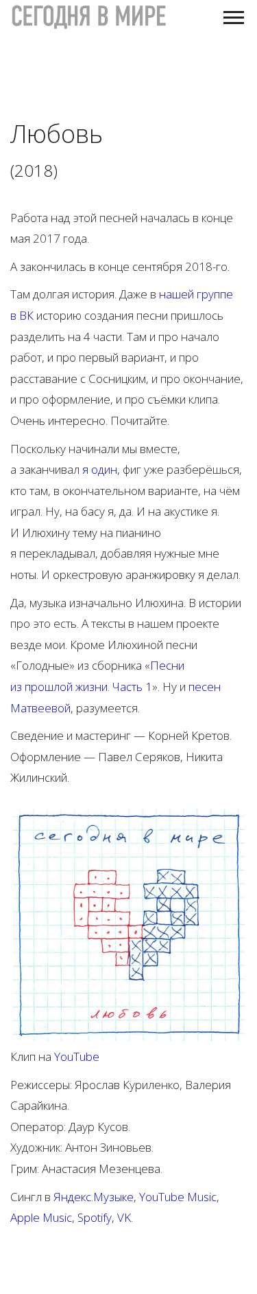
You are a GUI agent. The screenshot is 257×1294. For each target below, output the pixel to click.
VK (124, 1217)
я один (99, 469)
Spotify (94, 1217)
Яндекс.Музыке (93, 1197)
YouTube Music (178, 1197)
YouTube (76, 1056)
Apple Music (41, 1217)
